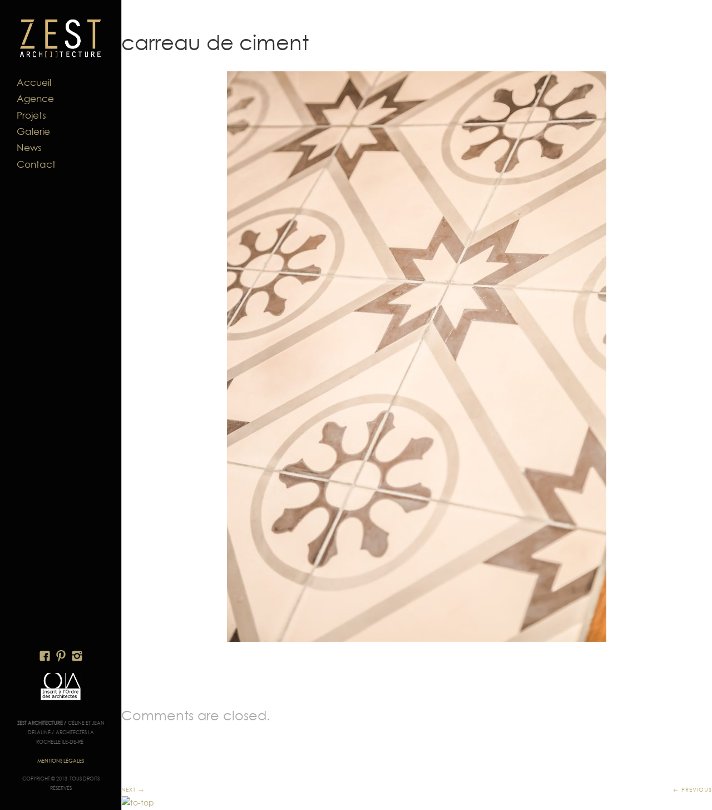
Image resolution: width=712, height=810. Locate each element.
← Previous (692, 789)
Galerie (33, 131)
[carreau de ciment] (416, 356)
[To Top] (137, 802)
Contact (36, 164)
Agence (35, 98)
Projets (31, 115)
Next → (132, 789)
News (29, 147)
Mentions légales (60, 761)
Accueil (34, 82)
